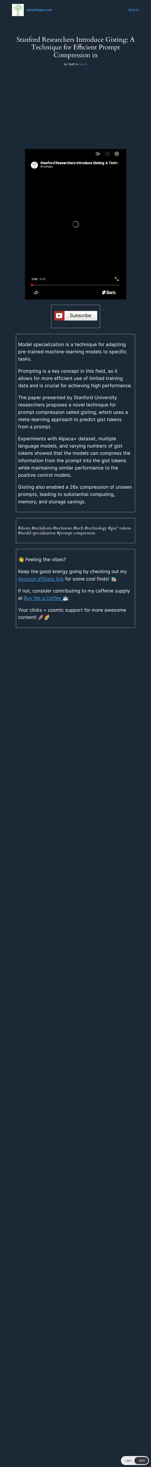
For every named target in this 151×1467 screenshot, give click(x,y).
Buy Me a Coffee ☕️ (46, 598)
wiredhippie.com (39, 10)
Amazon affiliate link (41, 579)
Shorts (133, 10)
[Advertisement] (75, 101)
